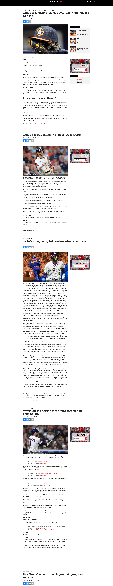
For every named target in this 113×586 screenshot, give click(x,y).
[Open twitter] (87, 1)
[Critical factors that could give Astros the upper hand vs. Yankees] (73, 33)
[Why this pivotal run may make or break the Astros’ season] (45, 267)
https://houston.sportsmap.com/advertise (34, 400)
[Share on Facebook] (24, 21)
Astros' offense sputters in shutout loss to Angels (52, 134)
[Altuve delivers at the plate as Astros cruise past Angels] (73, 49)
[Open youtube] (90, 1)
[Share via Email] (30, 140)
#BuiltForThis (39, 471)
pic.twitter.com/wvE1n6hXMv (38, 523)
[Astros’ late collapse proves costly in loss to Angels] (45, 161)
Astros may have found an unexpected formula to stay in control (83, 40)
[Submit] (97, 1)
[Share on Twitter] (27, 21)
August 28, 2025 (45, 462)
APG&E (45, 123)
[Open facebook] (84, 1)
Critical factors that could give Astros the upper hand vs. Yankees (83, 31)
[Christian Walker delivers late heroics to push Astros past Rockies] (45, 439)
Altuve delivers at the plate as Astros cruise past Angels (82, 48)
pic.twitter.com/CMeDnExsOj (39, 480)
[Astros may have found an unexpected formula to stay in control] (73, 41)
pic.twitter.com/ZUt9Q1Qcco (50, 471)
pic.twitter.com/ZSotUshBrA (41, 460)
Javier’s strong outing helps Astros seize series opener (55, 241)
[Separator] (30, 21)
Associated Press (80, 34)
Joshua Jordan (88, 34)
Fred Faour (25, 18)
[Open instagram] (94, 1)
